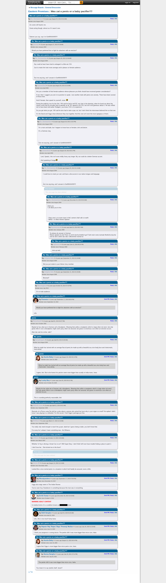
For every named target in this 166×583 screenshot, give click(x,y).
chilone (36, 438)
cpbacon (56, 244)
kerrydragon (40, 340)
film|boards (34, 2)
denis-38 (36, 463)
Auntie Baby (48, 357)
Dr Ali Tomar (43, 496)
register (136, 2)
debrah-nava (38, 405)
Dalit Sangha (46, 513)
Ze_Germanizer (36, 19)
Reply (112, 18)
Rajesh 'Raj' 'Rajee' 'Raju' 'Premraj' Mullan (57, 526)
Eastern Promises (38, 11)
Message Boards (37, 7)
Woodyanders (44, 478)
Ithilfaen (36, 421)
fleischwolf (37, 321)
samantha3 (41, 85)
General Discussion (53, 7)
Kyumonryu (55, 227)
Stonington (41, 285)
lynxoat (36, 44)
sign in (127, 2)
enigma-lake (49, 258)
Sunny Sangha (49, 554)
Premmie (44, 299)
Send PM (106, 299)
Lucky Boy (45, 380)
